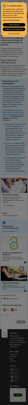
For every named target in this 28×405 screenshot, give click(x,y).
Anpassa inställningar (14, 33)
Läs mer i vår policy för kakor (11, 20)
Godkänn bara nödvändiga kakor (14, 29)
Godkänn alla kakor (14, 25)
